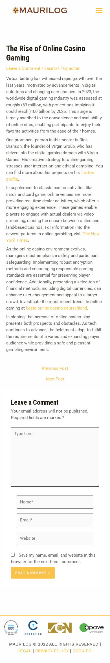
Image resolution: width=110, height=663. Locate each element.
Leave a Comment (23, 68)
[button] (99, 10)
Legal (24, 650)
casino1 (51, 68)
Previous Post (55, 368)
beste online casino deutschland (56, 308)
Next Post (55, 379)
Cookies (81, 650)
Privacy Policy (52, 650)
